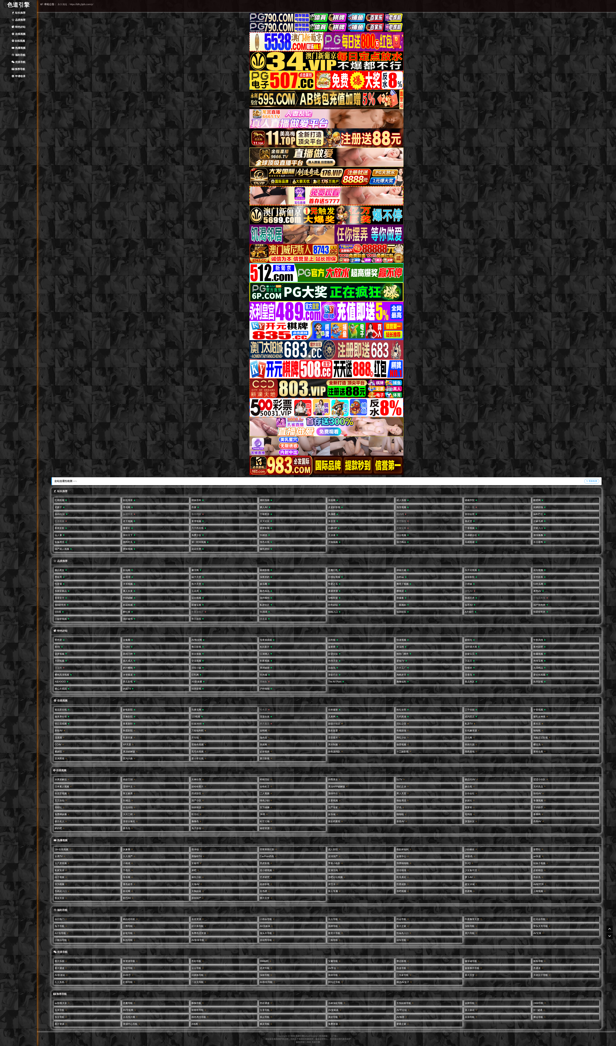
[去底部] (609, 936)
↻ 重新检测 (591, 481)
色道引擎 (18, 4)
